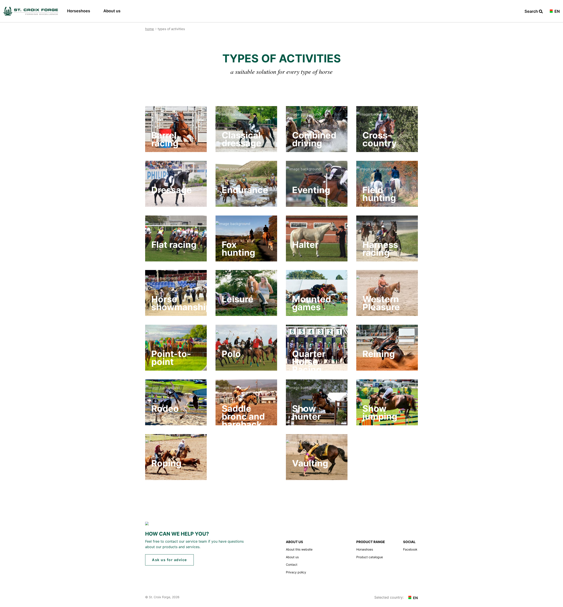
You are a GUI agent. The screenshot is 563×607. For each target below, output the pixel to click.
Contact (291, 564)
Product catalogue (369, 557)
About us (112, 11)
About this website (299, 549)
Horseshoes (78, 11)
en (557, 11)
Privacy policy (296, 572)
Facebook (410, 549)
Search (532, 11)
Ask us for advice (169, 560)
